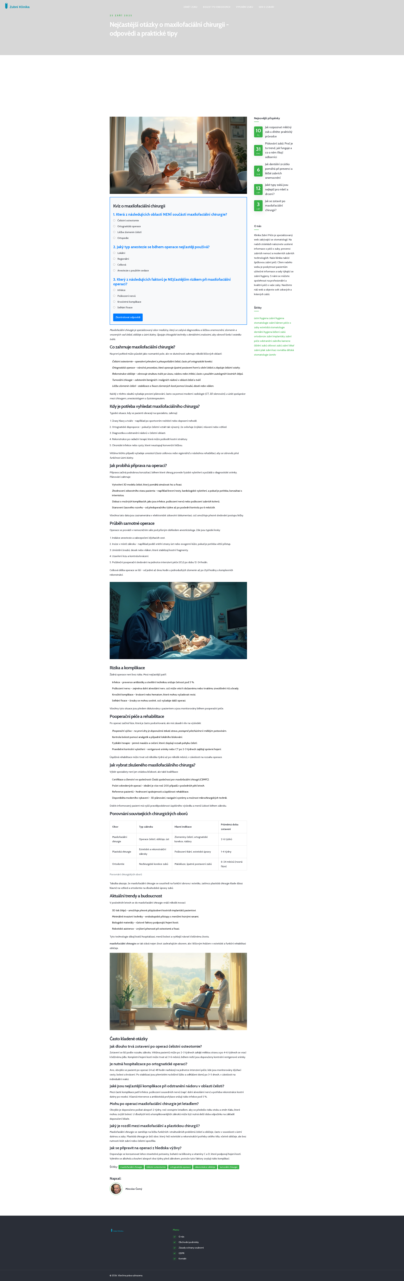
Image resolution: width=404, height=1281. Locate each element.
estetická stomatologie (272, 327)
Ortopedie (123, 237)
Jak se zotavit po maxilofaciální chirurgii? (275, 205)
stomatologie (261, 322)
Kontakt (182, 1258)
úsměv (272, 354)
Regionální (123, 258)
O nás (181, 1236)
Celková (121, 264)
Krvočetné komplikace (129, 301)
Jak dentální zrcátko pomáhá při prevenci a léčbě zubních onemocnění (279, 171)
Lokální (121, 252)
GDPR (181, 1253)
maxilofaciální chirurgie (131, 1167)
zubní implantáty (276, 336)
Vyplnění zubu (244, 7)
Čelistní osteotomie (128, 220)
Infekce (121, 290)
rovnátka (281, 350)
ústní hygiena (261, 318)
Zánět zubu (190, 7)
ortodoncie (260, 336)
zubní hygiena (276, 318)
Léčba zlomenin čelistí (129, 232)
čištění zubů (260, 345)
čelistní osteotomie (156, 1167)
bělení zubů (279, 331)
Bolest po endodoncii (216, 7)
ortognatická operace (180, 1167)
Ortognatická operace (129, 226)
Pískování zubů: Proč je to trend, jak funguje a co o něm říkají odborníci (279, 150)
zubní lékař (288, 345)
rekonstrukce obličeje (205, 1167)
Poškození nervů (126, 295)
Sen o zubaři (266, 7)
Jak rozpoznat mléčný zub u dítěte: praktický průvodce (278, 132)
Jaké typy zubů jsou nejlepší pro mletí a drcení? (276, 189)
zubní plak (259, 350)
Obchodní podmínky (189, 1242)
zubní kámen (276, 322)
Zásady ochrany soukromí (191, 1247)
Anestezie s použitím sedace (133, 270)
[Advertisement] (202, 79)
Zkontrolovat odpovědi (128, 317)
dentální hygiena (263, 331)
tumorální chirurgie (229, 1167)
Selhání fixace (125, 307)
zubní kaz (271, 350)
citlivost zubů (274, 345)
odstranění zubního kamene (275, 340)
